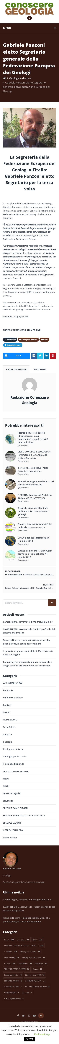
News (6, 778)
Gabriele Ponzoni (14, 345)
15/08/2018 (24, 560)
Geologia (7, 741)
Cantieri (7, 705)
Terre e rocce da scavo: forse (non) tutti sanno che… (33, 469)
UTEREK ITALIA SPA (13, 830)
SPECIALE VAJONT (12, 822)
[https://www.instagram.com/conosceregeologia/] (29, 1015)
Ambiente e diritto (13, 697)
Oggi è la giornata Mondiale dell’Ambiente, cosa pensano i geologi (33, 511)
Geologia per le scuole (14, 756)
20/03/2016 (24, 474)
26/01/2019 (24, 544)
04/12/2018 (24, 501)
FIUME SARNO (10, 719)
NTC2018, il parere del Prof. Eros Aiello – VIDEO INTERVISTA (35, 497)
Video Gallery (10, 837)
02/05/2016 (24, 461)
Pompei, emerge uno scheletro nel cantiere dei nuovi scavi (36, 483)
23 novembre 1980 (12, 682)
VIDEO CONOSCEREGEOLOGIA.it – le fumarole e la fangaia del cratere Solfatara (35, 454)
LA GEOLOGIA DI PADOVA (15, 771)
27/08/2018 (24, 445)
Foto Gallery (9, 727)
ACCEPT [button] (29, 1039)
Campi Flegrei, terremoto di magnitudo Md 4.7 (27, 621)
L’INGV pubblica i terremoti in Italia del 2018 (33, 539)
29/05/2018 (24, 488)
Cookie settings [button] (42, 1034)
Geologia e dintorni (20, 78)
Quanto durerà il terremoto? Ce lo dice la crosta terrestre (35, 526)
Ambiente (8, 690)
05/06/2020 (24, 517)
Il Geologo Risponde (13, 763)
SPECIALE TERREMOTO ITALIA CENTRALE (24, 815)
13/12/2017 (24, 530)
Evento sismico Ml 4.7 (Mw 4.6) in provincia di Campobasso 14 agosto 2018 (35, 553)
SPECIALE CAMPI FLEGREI (15, 808)
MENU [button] (7, 28)
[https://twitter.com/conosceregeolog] (23, 1015)
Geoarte (7, 734)
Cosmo (6, 712)
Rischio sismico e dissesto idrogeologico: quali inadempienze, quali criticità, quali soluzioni (33, 437)
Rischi (6, 785)
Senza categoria (11, 793)
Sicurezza (8, 800)
